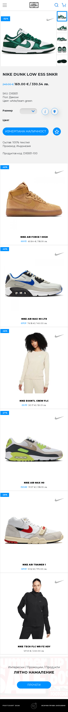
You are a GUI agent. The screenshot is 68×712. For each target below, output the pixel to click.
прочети (34, 684)
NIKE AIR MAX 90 (34, 482)
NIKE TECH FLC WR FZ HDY (34, 646)
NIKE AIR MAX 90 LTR (34, 319)
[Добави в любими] (57, 131)
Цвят (6, 120)
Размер (8, 110)
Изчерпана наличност (25, 131)
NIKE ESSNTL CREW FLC (34, 400)
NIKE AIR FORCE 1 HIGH (34, 237)
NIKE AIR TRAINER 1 (34, 564)
